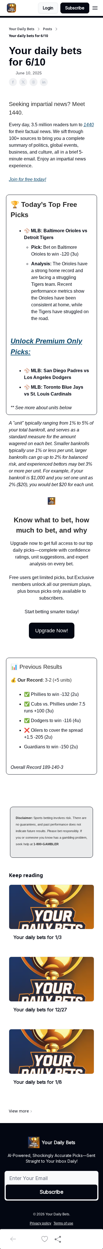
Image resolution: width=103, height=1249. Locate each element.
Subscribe (74, 7)
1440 (89, 124)
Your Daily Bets (21, 29)
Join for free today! (27, 179)
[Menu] (95, 7)
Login (48, 7)
